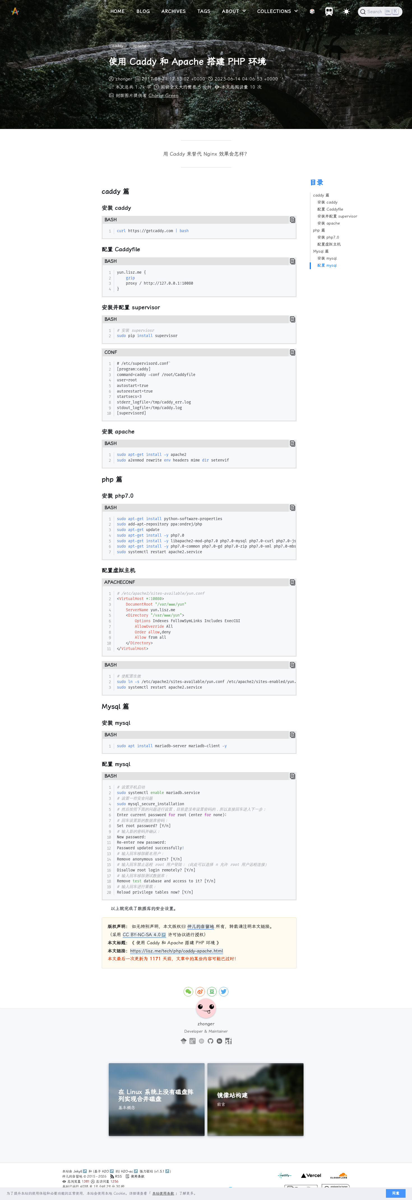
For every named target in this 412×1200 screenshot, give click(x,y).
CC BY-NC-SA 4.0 (142, 934)
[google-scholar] (183, 1041)
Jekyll (77, 1171)
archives (174, 11)
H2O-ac (127, 1171)
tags (204, 11)
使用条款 (137, 1176)
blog (143, 11)
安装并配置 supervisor (337, 216)
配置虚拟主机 (329, 244)
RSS (118, 1176)
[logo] (15, 11)
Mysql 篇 (321, 251)
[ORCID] (201, 1041)
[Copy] (293, 220)
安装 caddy (327, 202)
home (117, 11)
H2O (105, 1171)
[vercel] (310, 1179)
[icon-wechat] (188, 991)
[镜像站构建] (255, 1099)
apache (139, 45)
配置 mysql (327, 265)
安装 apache (328, 223)
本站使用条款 (163, 1193)
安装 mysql (327, 258)
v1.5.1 (160, 1171)
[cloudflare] (337, 1179)
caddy (117, 45)
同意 (395, 1193)
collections (275, 11)
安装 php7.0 (328, 237)
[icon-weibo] (200, 991)
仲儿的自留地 (200, 926)
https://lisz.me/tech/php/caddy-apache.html (176, 951)
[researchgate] (192, 1041)
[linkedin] (219, 1041)
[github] (210, 1041)
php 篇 (319, 230)
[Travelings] (329, 14)
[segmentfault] (228, 1041)
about (231, 11)
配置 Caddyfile (330, 209)
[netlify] (285, 1179)
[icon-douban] (212, 991)
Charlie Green (163, 95)
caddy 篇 (321, 195)
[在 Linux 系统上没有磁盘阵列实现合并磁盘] (157, 1099)
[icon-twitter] (223, 991)
